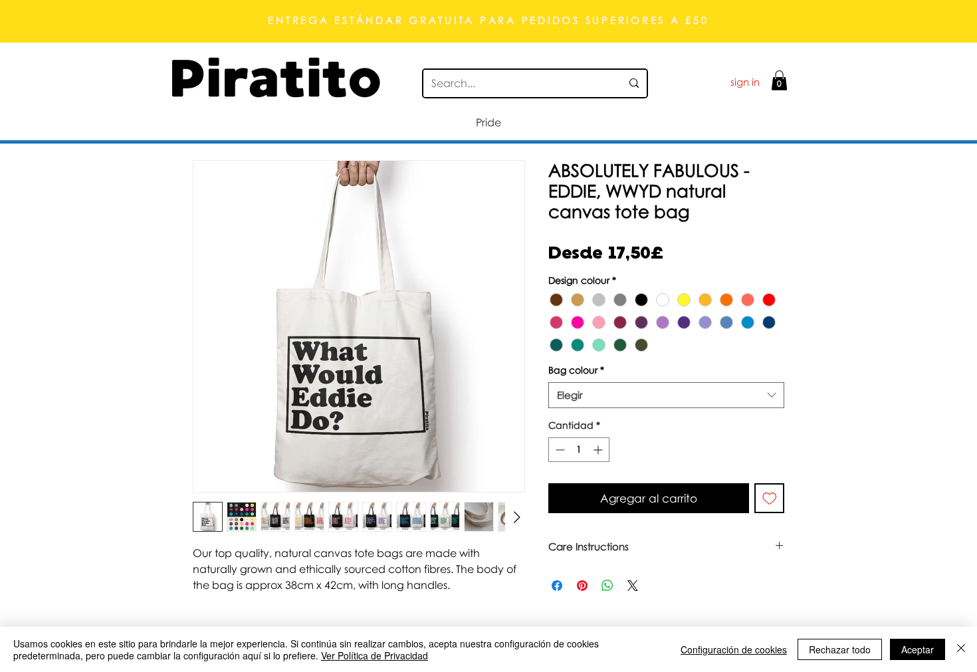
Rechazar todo (840, 649)
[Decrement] (558, 449)
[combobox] (666, 395)
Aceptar (917, 649)
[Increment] (599, 449)
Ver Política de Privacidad (374, 655)
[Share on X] (633, 586)
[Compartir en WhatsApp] (607, 586)
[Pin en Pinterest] (582, 586)
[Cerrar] (961, 649)
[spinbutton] (579, 449)
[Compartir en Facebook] (557, 586)
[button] (779, 80)
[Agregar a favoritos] (769, 498)
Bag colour (576, 370)
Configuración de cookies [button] (734, 649)
